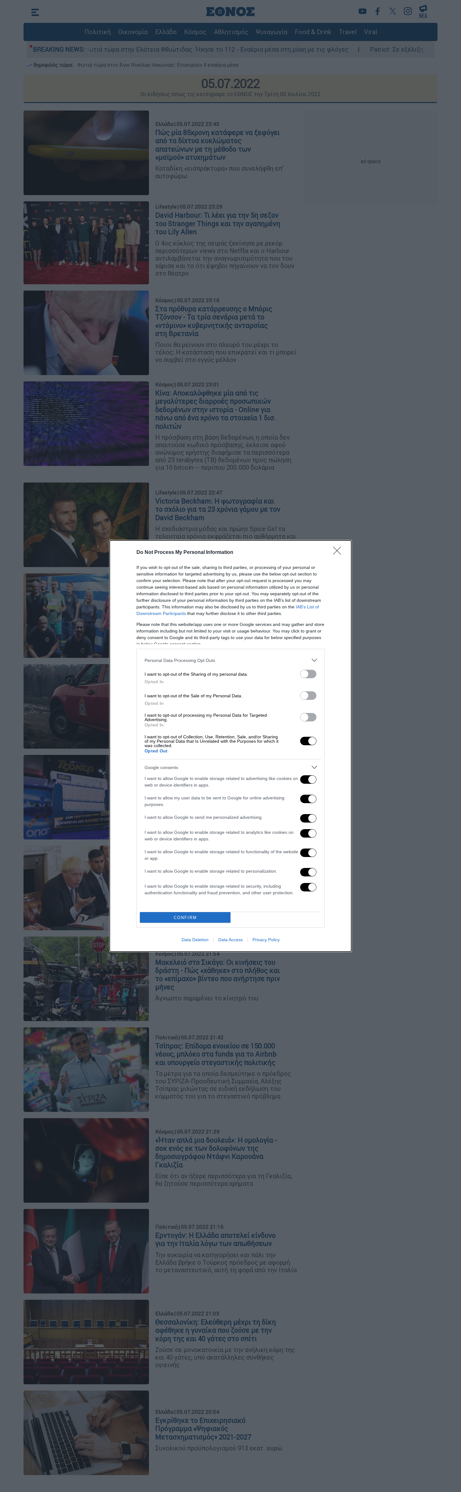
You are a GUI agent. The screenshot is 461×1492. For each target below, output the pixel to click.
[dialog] (230, 746)
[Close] (339, 553)
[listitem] (230, 660)
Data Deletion (195, 939)
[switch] (308, 674)
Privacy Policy (266, 939)
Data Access (230, 939)
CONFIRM (185, 917)
